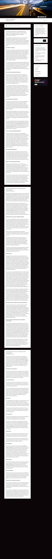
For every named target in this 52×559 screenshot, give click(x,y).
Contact (44, 20)
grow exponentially (23, 358)
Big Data (36, 69)
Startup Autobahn (10, 19)
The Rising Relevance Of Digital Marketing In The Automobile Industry (40, 56)
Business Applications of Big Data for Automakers (40, 53)
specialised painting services (11, 126)
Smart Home (37, 74)
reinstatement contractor (20, 123)
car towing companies (16, 331)
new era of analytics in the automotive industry (14, 248)
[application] (41, 82)
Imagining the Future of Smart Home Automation (39, 60)
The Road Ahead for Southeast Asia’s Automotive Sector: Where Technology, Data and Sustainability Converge (16, 33)
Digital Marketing (37, 71)
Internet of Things (38, 73)
